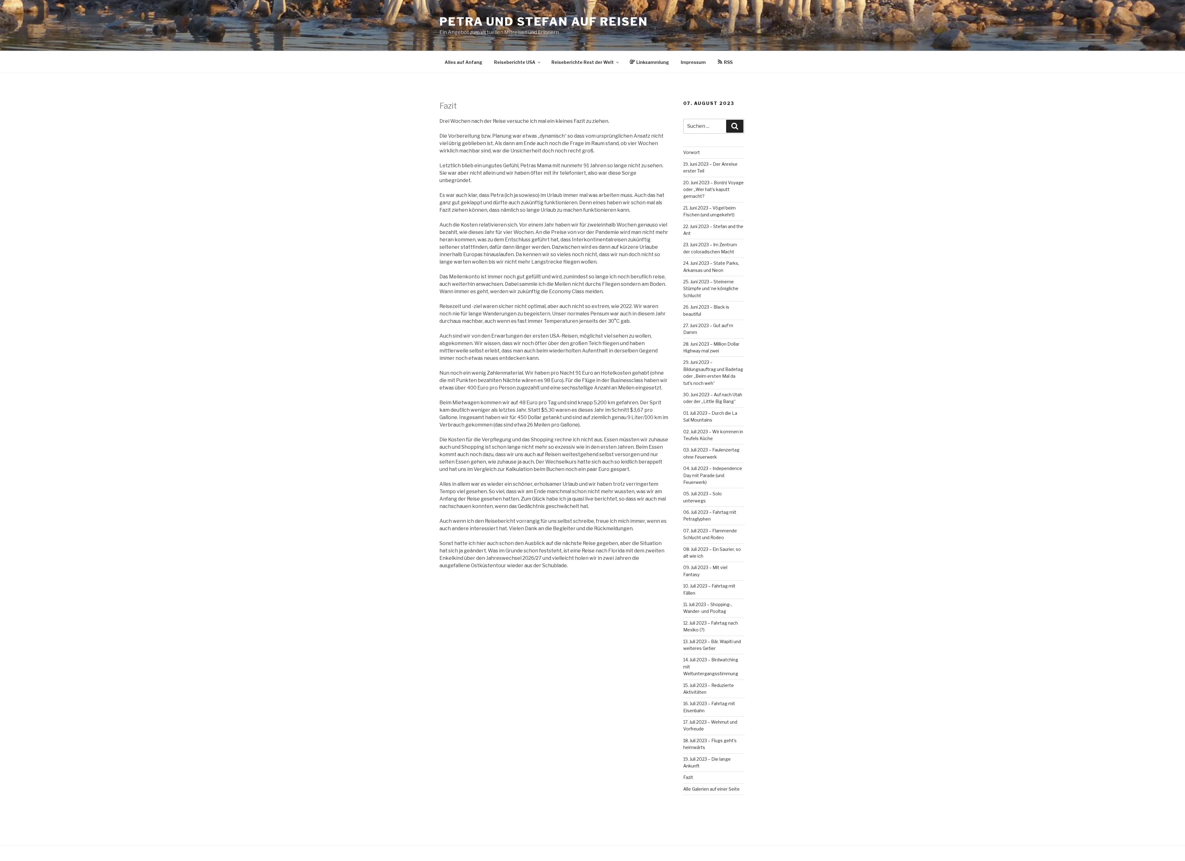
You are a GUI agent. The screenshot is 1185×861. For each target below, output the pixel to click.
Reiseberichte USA (514, 62)
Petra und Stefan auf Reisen (543, 21)
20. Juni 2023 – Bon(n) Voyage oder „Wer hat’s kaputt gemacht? (713, 189)
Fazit (688, 777)
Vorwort (691, 152)
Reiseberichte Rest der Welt (582, 62)
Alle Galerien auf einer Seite (711, 789)
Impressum (693, 62)
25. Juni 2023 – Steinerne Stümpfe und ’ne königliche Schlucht (710, 288)
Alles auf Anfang (463, 62)
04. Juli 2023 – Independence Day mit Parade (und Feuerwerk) (712, 475)
